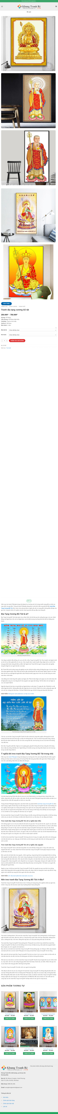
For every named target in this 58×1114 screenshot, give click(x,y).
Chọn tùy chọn (10, 1018)
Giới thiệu (5, 1097)
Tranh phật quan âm (48, 1049)
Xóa (56, 327)
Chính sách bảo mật (8, 1103)
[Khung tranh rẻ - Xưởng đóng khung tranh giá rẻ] (29, 6)
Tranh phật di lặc (10, 1049)
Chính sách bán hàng (8, 1100)
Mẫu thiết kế (4, 330)
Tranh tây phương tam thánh (48, 1014)
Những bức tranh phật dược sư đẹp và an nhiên (21, 693)
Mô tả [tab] (29, 600)
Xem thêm (6, 303)
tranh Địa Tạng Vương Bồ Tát (45, 803)
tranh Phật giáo (13, 757)
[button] (2, 6)
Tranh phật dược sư (10, 1014)
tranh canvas (13, 306)
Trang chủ (4, 306)
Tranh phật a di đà (29, 1049)
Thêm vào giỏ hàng (17, 340)
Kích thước (3, 334)
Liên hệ (5, 1106)
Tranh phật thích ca (29, 1014)
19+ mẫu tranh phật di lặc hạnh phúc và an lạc (20, 875)
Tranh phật (22, 306)
